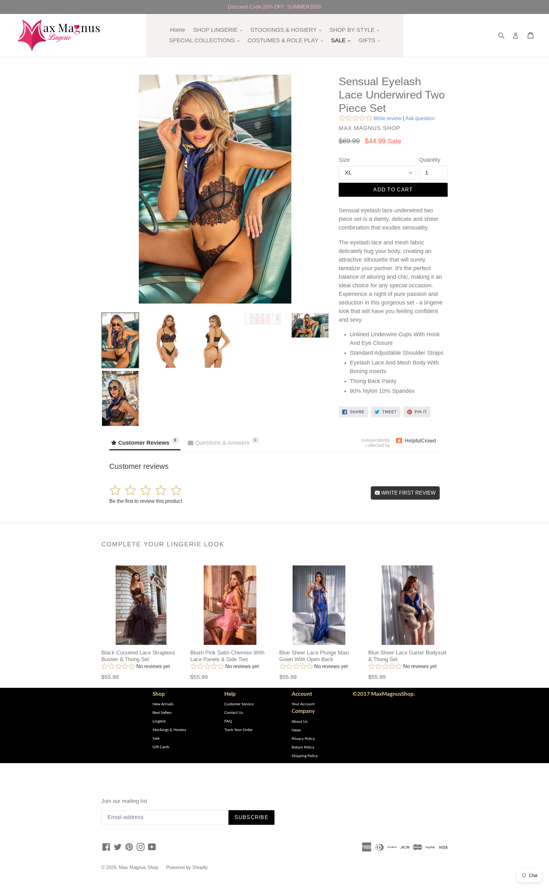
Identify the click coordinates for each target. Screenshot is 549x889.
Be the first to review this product (145, 501)
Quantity (429, 160)
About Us (300, 721)
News (296, 730)
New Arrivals (162, 704)
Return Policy (303, 747)
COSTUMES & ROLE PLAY (286, 40)
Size (344, 160)
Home (177, 30)
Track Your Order (238, 730)
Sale (155, 738)
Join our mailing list (124, 801)
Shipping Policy (305, 756)
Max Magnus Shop (138, 867)
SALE (342, 40)
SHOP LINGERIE (219, 29)
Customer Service (239, 704)
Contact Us (233, 713)
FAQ (228, 721)
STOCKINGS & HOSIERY (287, 29)
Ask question (420, 118)
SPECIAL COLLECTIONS (206, 40)
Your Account (303, 704)
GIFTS (370, 40)
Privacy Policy (303, 739)
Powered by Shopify (187, 867)
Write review (388, 118)
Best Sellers (162, 713)
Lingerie (159, 721)
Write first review (408, 493)
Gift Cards (160, 747)
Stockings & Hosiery (169, 730)
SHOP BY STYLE (356, 29)
